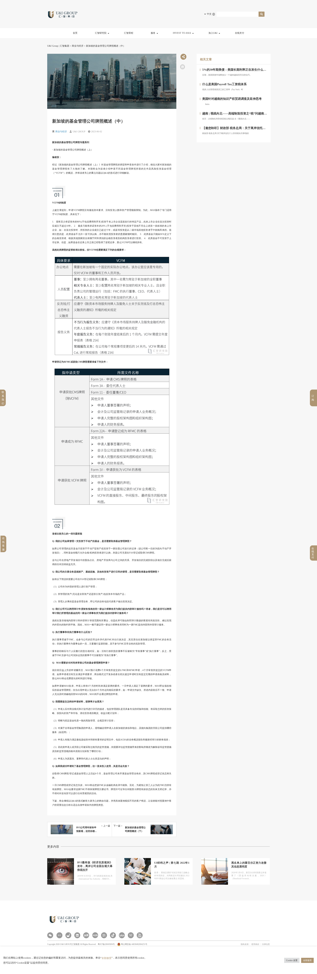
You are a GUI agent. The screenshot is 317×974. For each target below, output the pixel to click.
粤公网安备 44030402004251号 (134, 944)
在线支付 (239, 33)
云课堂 (101, 49)
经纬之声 (102, 56)
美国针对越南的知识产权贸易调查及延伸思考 (232, 98)
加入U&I (213, 33)
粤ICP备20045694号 (106, 944)
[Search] (261, 14)
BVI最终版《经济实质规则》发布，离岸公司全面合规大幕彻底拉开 (94, 866)
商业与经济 (61, 131)
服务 (153, 33)
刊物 (100, 63)
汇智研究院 (100, 33)
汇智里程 (128, 33)
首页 (75, 33)
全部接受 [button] (307, 960)
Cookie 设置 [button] (292, 960)
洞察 (100, 41)
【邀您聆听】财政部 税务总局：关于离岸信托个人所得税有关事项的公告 (250, 128)
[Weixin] (50, 935)
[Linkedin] (77, 935)
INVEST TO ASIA (182, 33)
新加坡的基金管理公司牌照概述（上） (72, 150)
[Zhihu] (59, 935)
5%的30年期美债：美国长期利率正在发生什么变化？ (237, 69)
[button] (182, 66)
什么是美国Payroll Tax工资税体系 (224, 84)
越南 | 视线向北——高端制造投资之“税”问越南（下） (237, 113)
